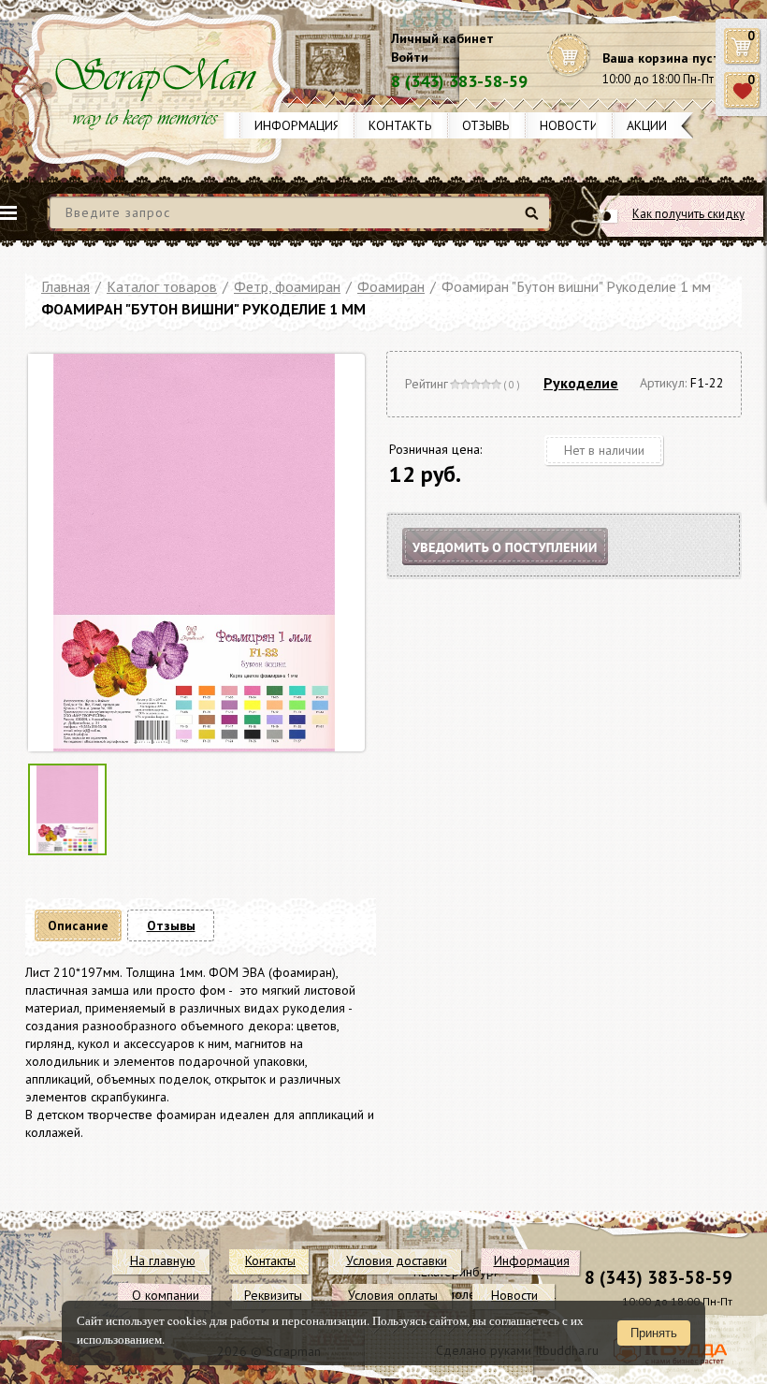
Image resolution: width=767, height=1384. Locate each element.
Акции (647, 125)
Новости (569, 125)
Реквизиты (273, 1295)
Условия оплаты (393, 1295)
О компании (165, 1295)
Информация (297, 125)
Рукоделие (580, 382)
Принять (653, 1333)
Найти (534, 220)
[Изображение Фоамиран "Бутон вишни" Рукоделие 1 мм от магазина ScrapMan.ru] (194, 554)
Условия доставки (396, 1260)
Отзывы (487, 125)
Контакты (401, 125)
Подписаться (521, 569)
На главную (162, 1260)
